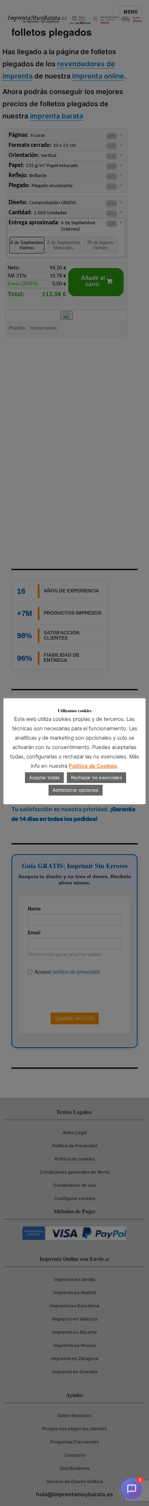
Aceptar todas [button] (44, 777)
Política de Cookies (93, 766)
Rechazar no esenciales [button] (96, 777)
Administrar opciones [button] (75, 790)
